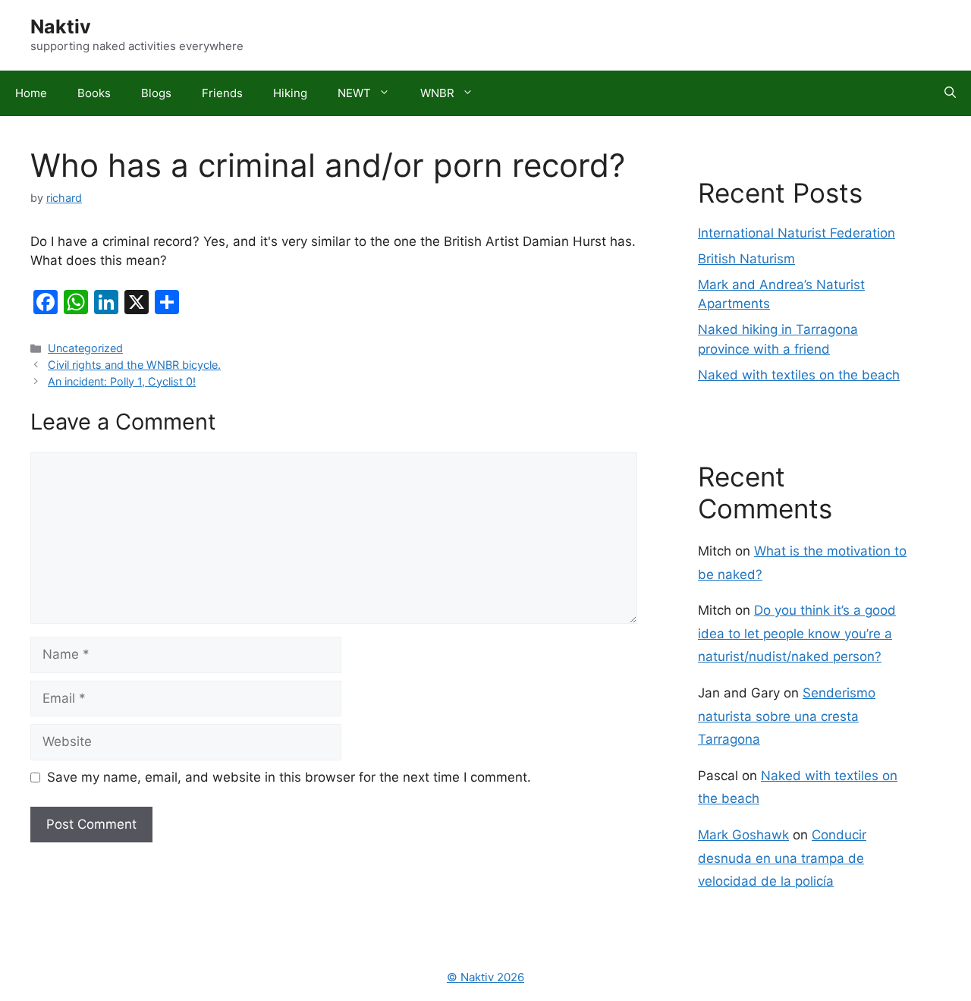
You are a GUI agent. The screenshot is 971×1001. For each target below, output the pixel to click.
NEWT (354, 93)
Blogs (156, 93)
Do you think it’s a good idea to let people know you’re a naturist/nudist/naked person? (797, 633)
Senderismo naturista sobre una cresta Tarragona (786, 716)
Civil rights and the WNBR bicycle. (134, 364)
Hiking (290, 93)
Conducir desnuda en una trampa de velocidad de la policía (782, 858)
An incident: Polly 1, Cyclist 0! (122, 381)
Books (94, 93)
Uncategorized (85, 348)
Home (31, 93)
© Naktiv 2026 (485, 977)
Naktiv (60, 26)
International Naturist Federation (796, 233)
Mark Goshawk (743, 834)
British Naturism (746, 258)
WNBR (437, 93)
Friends (222, 93)
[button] (950, 93)
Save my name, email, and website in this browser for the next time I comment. (289, 777)
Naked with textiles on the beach (799, 374)
